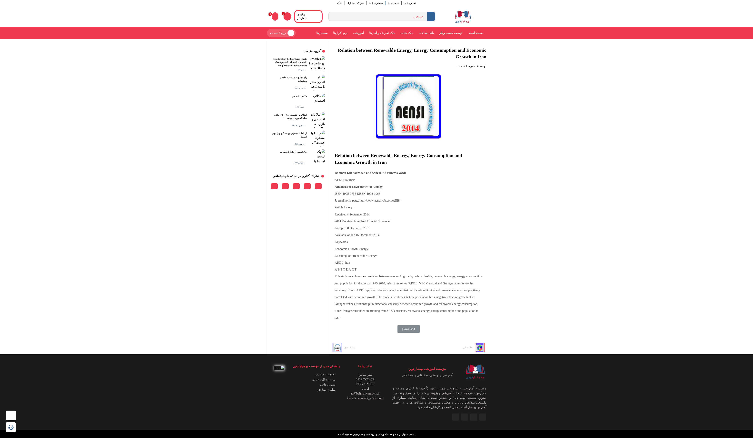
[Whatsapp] (473, 417)
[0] (275, 16)
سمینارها (322, 32)
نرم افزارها (340, 32)
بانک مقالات (426, 32)
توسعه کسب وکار (450, 32)
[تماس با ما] (11, 427)
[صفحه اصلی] (11, 415)
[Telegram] (464, 417)
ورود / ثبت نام (278, 33)
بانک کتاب (407, 32)
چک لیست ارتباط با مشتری (293, 152)
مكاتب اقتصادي (299, 96)
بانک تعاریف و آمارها (382, 32)
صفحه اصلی (476, 32)
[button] (408, 329)
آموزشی (358, 32)
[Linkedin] (482, 417)
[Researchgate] (455, 417)
